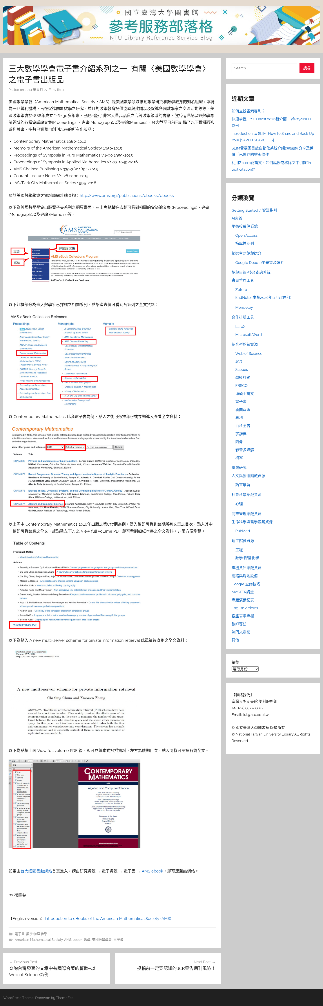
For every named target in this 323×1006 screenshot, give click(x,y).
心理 (239, 504)
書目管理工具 (243, 280)
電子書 (20, 934)
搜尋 (307, 68)
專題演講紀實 (243, 600)
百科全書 (242, 426)
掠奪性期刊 (244, 243)
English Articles (245, 608)
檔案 (239, 458)
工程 (239, 550)
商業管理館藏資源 (246, 514)
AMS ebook (152, 871)
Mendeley (244, 307)
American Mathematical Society (39, 940)
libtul (61, 90)
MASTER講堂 (243, 592)
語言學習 (242, 485)
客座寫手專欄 (243, 616)
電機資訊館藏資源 (246, 568)
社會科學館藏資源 (246, 494)
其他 (235, 640)
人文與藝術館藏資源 (248, 476)
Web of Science (248, 353)
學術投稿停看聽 (245, 226)
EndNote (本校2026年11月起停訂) (263, 297)
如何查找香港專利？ (248, 111)
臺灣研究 (239, 467)
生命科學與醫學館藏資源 (252, 522)
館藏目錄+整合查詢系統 (251, 272)
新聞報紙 (242, 409)
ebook (77, 940)
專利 (239, 417)
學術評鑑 (242, 377)
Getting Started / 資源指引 (254, 210)
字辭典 (241, 434)
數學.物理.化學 (36, 934)
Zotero (241, 289)
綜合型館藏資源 (245, 344)
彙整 (235, 662)
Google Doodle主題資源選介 (259, 262)
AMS (67, 940)
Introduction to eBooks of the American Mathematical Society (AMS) (108, 918)
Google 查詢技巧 (246, 584)
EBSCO (241, 385)
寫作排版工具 (243, 317)
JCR (238, 361)
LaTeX (240, 326)
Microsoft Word (248, 334)
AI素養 (237, 218)
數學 (87, 940)
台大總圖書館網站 (36, 871)
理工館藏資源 (243, 541)
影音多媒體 (244, 450)
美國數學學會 (102, 940)
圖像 (239, 442)
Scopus (241, 369)
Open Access (246, 235)
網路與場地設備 (245, 576)
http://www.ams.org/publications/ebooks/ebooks (127, 195)
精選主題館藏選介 (246, 253)
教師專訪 (239, 624)
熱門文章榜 (241, 632)
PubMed (242, 531)
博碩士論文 (244, 393)
